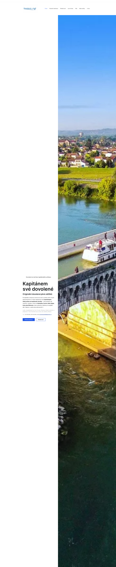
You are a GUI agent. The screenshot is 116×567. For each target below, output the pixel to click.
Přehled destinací (29, 319)
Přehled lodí (41, 319)
